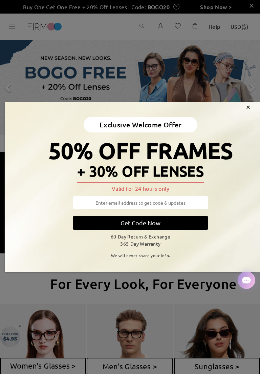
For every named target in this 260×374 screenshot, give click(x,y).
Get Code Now (140, 222)
